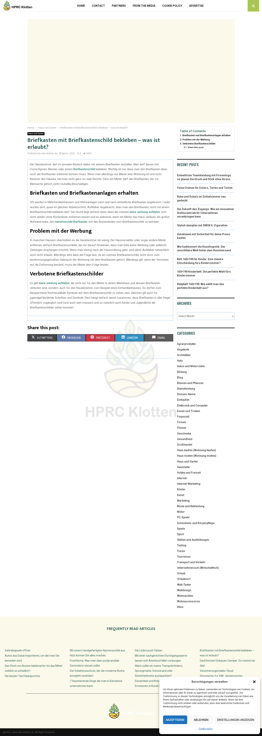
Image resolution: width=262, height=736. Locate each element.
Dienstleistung (186, 388)
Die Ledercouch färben (148, 650)
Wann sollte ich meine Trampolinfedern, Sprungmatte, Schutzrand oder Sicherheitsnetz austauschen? (159, 670)
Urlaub (181, 573)
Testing (181, 545)
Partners (119, 5)
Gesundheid (184, 439)
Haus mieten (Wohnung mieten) (196, 455)
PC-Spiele (183, 517)
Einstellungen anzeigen (235, 720)
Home (81, 5)
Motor (181, 511)
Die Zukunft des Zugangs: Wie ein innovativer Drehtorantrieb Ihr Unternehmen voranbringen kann (205, 213)
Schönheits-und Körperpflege (195, 523)
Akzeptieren (175, 720)
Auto (180, 360)
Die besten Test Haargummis (22, 675)
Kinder (181, 489)
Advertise (196, 5)
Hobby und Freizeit (189, 472)
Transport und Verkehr (191, 562)
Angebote (183, 349)
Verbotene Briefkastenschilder (198, 143)
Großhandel (184, 444)
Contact (98, 5)
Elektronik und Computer (192, 405)
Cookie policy (206, 728)
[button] (254, 682)
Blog (180, 377)
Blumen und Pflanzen (190, 383)
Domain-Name (186, 394)
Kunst (180, 495)
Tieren (181, 551)
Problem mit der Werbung (196, 139)
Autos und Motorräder (191, 366)
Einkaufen (183, 399)
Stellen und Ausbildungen (193, 539)
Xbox (180, 606)
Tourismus (184, 556)
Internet (182, 478)
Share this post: (196, 147)
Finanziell (183, 416)
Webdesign (184, 590)
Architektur (184, 355)
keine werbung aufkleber (145, 212)
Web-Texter (184, 584)
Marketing (183, 500)
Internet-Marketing (188, 483)
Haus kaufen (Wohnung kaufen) (196, 450)
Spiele (181, 528)
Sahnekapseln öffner (17, 650)
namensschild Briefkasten (71, 221)
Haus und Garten (36, 134)
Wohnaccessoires (188, 601)
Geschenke (184, 433)
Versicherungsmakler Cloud (216, 670)
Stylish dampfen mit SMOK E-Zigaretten (202, 225)
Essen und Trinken (188, 411)
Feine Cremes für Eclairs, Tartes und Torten (204, 187)
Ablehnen (201, 720)
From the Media (144, 5)
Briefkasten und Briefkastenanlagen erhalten (206, 135)
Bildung (182, 371)
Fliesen (181, 427)
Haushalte (183, 467)
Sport (180, 534)
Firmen (181, 422)
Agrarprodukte (186, 343)
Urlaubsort (183, 578)
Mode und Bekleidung (190, 506)
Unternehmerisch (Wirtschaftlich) (198, 567)
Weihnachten (185, 595)
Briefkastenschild (84, 169)
